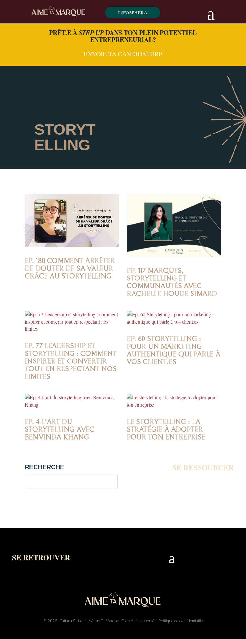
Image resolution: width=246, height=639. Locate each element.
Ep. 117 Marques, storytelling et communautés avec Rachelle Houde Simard (172, 282)
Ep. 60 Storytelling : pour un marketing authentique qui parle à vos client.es (173, 350)
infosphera (132, 12)
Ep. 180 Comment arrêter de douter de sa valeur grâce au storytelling (70, 268)
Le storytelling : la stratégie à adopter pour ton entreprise (166, 429)
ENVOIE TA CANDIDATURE (123, 54)
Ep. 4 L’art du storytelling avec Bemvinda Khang (59, 429)
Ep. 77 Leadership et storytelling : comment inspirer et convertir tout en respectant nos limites (71, 361)
